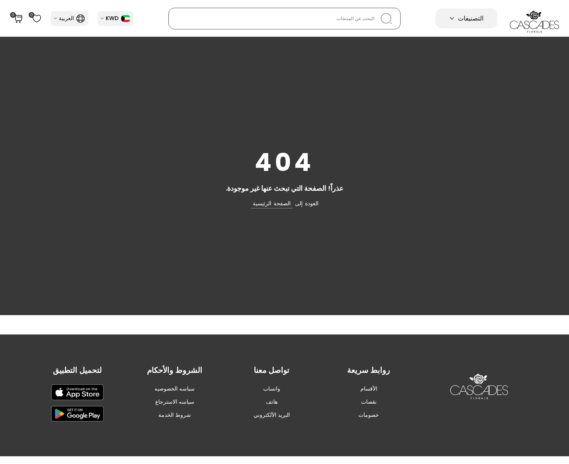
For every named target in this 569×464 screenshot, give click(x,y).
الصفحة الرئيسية (272, 203)
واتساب (271, 388)
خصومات (368, 415)
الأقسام (368, 388)
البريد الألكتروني (272, 415)
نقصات (369, 402)
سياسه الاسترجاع (174, 402)
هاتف (272, 402)
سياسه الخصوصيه (174, 388)
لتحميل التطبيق (77, 370)
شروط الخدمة (174, 415)
